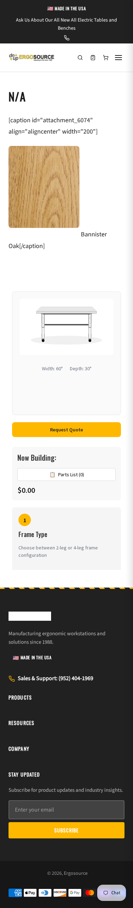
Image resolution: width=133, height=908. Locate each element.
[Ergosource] (32, 58)
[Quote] (93, 58)
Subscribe (66, 830)
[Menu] (118, 58)
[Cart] (106, 58)
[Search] (80, 58)
